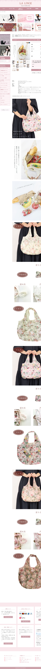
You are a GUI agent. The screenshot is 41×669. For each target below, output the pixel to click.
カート (6, 660)
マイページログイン (8, 659)
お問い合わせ (20, 9)
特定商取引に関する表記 (25, 662)
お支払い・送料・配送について (26, 659)
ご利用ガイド (20, 8)
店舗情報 (36, 8)
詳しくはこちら (8, 617)
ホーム (4, 8)
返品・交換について (24, 660)
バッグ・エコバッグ (18, 34)
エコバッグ (23, 34)
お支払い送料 (29, 8)
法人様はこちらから (5, 109)
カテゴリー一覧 (11, 8)
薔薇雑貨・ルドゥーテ (18, 35)
